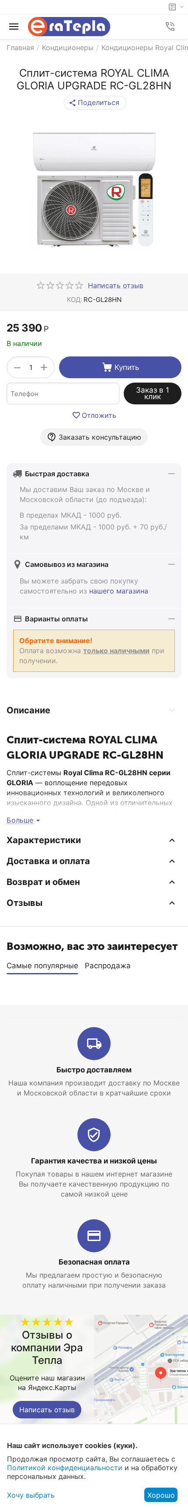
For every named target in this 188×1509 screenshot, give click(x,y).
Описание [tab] (28, 710)
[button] (95, 102)
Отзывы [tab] (24, 903)
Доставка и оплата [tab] (48, 861)
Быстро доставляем (94, 1069)
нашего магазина (118, 591)
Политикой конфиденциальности (64, 1467)
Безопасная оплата (94, 1262)
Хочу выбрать (31, 1495)
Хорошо (161, 1495)
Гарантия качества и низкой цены (94, 1160)
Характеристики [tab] (44, 840)
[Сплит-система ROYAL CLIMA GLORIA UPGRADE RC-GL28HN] (94, 189)
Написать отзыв (47, 1409)
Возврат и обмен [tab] (43, 882)
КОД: (74, 299)
